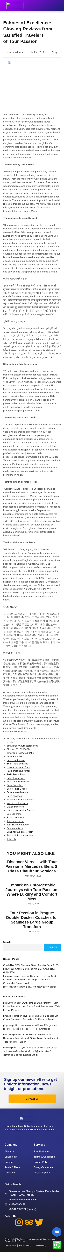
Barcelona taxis (15, 828)
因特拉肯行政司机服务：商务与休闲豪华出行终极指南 (29, 987)
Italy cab (11, 839)
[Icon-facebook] (9, 1222)
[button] (61, 5)
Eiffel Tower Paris (16, 778)
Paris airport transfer (18, 781)
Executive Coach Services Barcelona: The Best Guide (30, 976)
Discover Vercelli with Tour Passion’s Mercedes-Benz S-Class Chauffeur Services (32, 866)
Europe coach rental (18, 792)
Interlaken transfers (17, 803)
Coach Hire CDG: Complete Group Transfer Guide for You (31, 965)
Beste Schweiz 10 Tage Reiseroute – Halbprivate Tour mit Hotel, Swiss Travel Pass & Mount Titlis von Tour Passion (30, 1038)
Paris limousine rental (18, 770)
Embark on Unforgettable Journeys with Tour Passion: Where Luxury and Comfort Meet (32, 892)
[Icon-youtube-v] (49, 1222)
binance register (11, 1016)
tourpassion (14, 52)
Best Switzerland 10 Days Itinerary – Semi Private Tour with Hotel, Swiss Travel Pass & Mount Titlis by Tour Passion (31, 1006)
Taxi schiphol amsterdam (20, 835)
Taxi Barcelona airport (18, 824)
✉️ (56, 1232)
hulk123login (9, 1034)
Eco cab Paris (14, 813)
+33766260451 (26, 752)
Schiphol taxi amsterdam (20, 831)
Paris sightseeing (16, 760)
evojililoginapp (10, 1047)
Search (7, 942)
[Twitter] (39, 1222)
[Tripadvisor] (29, 1222)
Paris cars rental (15, 817)
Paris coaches (14, 796)
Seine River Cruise (17, 788)
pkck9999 (8, 1003)
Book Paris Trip (15, 756)
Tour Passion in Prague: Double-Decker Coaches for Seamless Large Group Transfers (32, 920)
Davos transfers (15, 806)
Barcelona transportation (20, 799)
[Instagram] (19, 1222)
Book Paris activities (17, 763)
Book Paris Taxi (15, 785)
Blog (54, 52)
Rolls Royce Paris (16, 774)
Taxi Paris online (15, 821)
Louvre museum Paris (18, 767)
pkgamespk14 (10, 1025)
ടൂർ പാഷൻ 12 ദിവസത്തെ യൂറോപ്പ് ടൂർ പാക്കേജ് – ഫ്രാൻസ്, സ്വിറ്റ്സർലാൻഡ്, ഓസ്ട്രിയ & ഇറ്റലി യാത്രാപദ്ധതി (30, 1051)
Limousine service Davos (20, 810)
